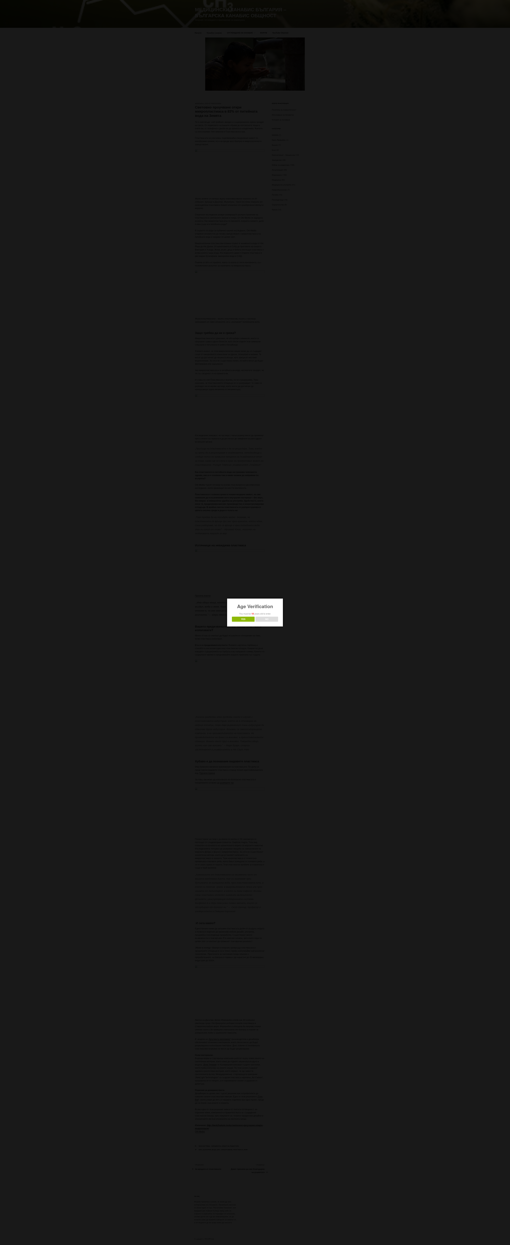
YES (243, 619)
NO (266, 619)
